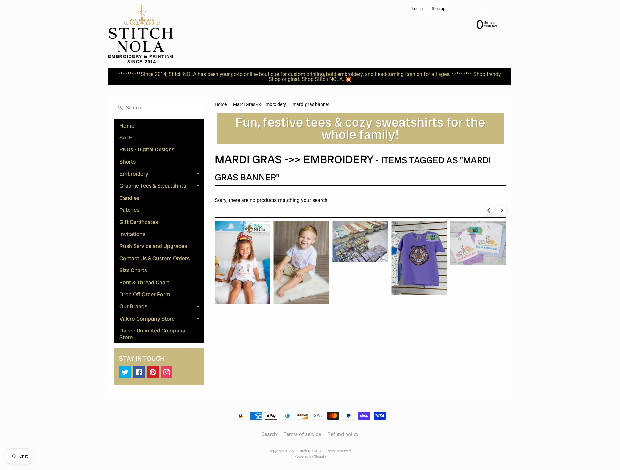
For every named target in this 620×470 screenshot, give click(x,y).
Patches (129, 209)
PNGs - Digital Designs (146, 149)
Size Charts (133, 270)
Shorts (127, 161)
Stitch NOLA (307, 451)
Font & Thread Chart (144, 282)
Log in (417, 9)
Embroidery (161, 175)
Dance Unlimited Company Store (152, 334)
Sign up (438, 9)
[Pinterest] (153, 372)
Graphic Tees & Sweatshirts (161, 187)
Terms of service (302, 434)
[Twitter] (125, 372)
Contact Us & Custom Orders (154, 258)
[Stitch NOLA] (140, 34)
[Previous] (489, 210)
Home (126, 125)
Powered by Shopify (310, 457)
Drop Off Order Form (144, 294)
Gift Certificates (138, 222)
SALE (125, 137)
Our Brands (161, 307)
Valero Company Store (161, 319)
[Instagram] (166, 372)
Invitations (132, 234)
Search (269, 434)
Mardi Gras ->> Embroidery (259, 104)
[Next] (501, 210)
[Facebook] (139, 372)
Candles (129, 197)
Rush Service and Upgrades (153, 246)
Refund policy (343, 434)
